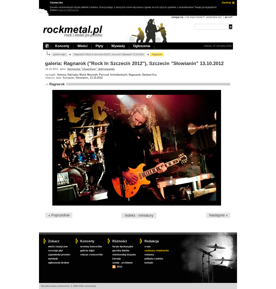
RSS (119, 266)
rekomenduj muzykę (124, 254)
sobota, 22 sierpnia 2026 (218, 45)
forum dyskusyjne (122, 246)
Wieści (82, 46)
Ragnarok (57, 84)
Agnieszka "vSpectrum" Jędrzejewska (91, 69)
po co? (228, 17)
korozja (116, 258)
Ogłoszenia (141, 46)
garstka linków (120, 250)
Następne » (218, 215)
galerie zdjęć (59, 54)
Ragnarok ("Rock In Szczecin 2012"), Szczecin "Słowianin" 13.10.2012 (109, 54)
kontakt (148, 262)
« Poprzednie (59, 215)
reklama (149, 254)
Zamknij (226, 2)
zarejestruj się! (214, 17)
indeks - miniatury (139, 215)
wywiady (53, 258)
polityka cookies (153, 258)
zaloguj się (177, 17)
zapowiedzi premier (59, 254)
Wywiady (118, 46)
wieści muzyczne (58, 246)
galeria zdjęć (87, 250)
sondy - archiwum (122, 262)
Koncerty (62, 46)
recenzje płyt (55, 250)
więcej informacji (68, 10)
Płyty (99, 46)
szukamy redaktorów (156, 250)
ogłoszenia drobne (58, 262)
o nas (147, 246)
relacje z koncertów (91, 254)
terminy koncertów (91, 246)
